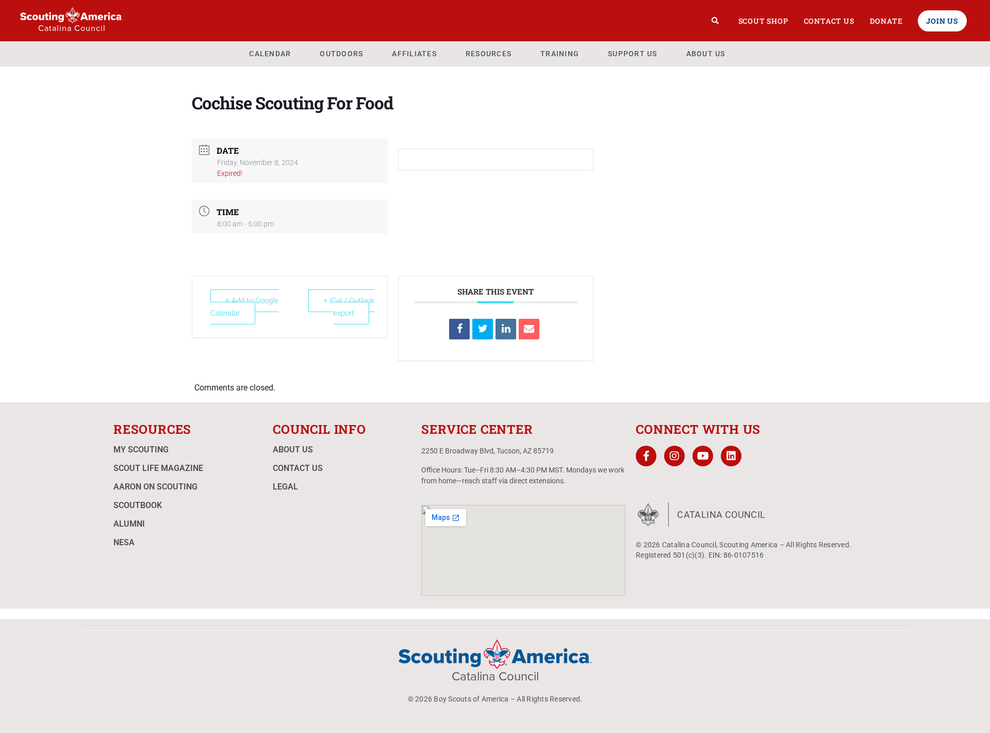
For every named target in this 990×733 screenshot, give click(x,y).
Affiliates (414, 54)
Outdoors (341, 54)
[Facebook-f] (646, 456)
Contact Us (829, 21)
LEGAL (285, 487)
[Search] (715, 20)
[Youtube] (702, 456)
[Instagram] (674, 456)
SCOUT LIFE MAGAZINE (158, 468)
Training (559, 54)
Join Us (942, 21)
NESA (124, 542)
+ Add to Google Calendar (244, 307)
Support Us (632, 54)
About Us (705, 54)
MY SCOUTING (141, 449)
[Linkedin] (506, 329)
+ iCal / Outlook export (348, 307)
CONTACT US (298, 468)
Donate (886, 21)
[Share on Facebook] (459, 329)
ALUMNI (129, 524)
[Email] (529, 329)
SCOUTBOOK (137, 505)
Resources (489, 54)
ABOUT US (293, 449)
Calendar (270, 54)
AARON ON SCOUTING (155, 487)
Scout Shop (763, 21)
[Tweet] (482, 329)
